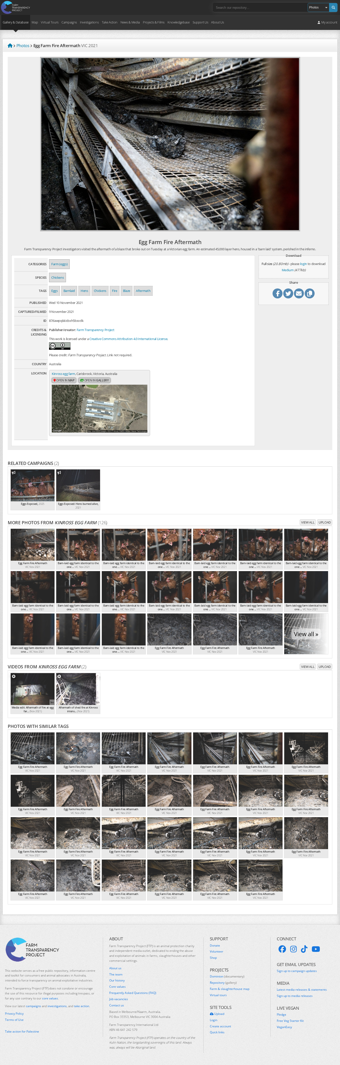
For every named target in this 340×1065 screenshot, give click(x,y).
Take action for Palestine (22, 1031)
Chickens (57, 277)
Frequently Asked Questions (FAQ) (132, 993)
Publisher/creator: (62, 330)
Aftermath (143, 290)
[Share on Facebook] (278, 293)
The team (115, 974)
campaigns (33, 1006)
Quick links (217, 1032)
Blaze (126, 290)
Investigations (89, 22)
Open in (65, 380)
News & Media (130, 22)
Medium (288, 270)
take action (81, 1006)
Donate (215, 946)
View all (307, 522)
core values (50, 998)
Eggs (54, 290)
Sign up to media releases (295, 996)
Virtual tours (218, 995)
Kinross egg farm (63, 373)
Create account (220, 1026)
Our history (117, 980)
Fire (114, 290)
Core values (117, 987)
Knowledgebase (179, 22)
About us (115, 968)
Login (213, 1020)
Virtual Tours (49, 22)
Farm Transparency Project (95, 330)
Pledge (281, 1015)
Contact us (116, 1005)
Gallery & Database (16, 22)
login (303, 264)
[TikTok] (304, 949)
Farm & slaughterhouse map (229, 989)
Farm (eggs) (59, 264)
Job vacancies (118, 999)
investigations (57, 1006)
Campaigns (69, 22)
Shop (213, 958)
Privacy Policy (14, 1014)
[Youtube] (316, 949)
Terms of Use (14, 1020)
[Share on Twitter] (288, 293)
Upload (325, 522)
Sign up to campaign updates (297, 971)
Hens (84, 290)
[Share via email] (299, 293)
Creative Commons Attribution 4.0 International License (128, 339)
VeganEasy (284, 1027)
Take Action (109, 22)
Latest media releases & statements (302, 990)
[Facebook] (282, 949)
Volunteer (216, 952)
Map (35, 22)
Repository (223, 983)
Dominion (227, 976)
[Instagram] (293, 949)
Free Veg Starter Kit (290, 1021)
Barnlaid (69, 290)
